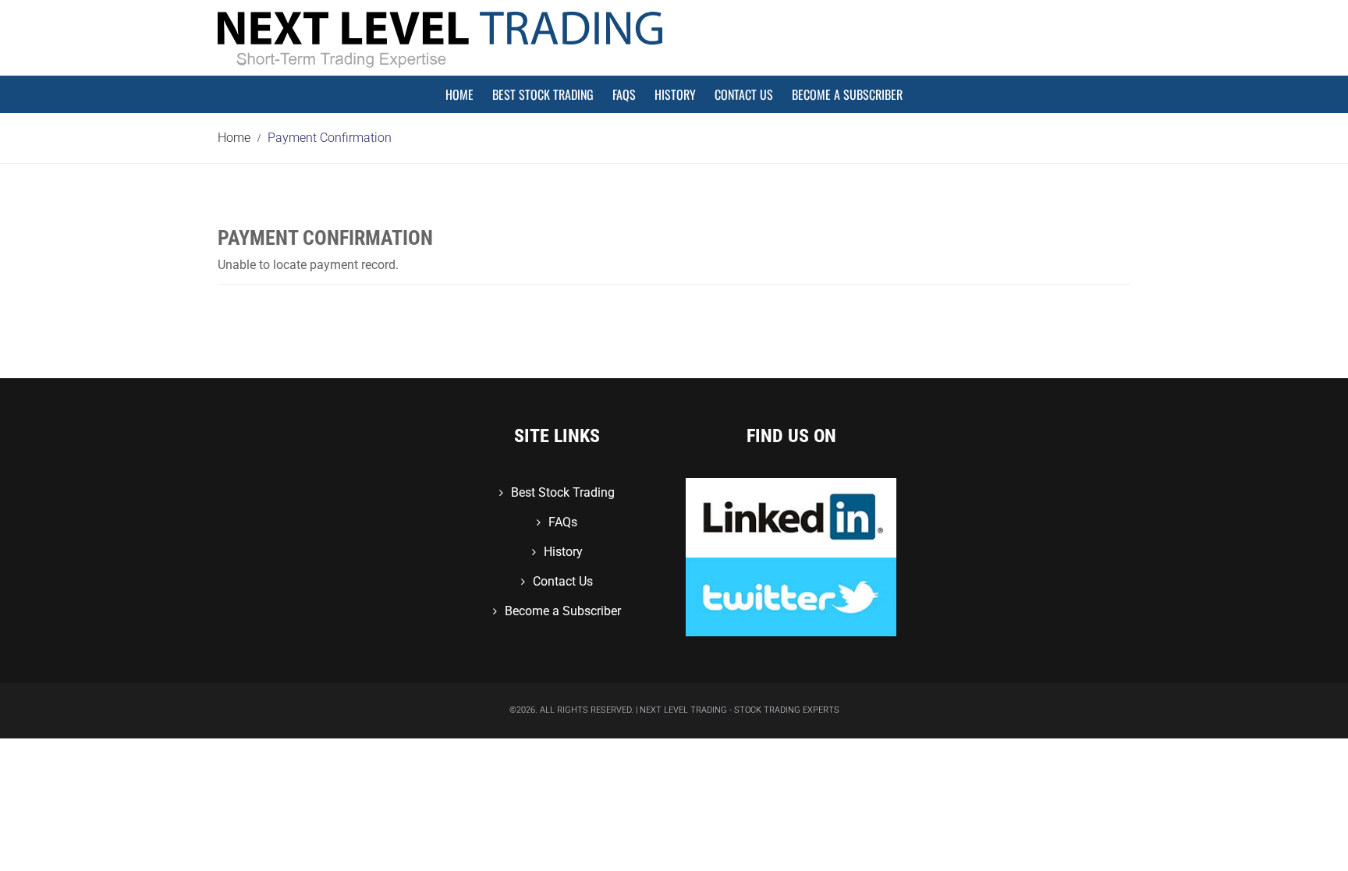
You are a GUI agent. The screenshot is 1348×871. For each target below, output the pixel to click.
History (675, 94)
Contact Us (744, 94)
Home (459, 94)
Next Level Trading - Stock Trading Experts (739, 710)
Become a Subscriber (847, 94)
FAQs (624, 94)
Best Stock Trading (543, 94)
